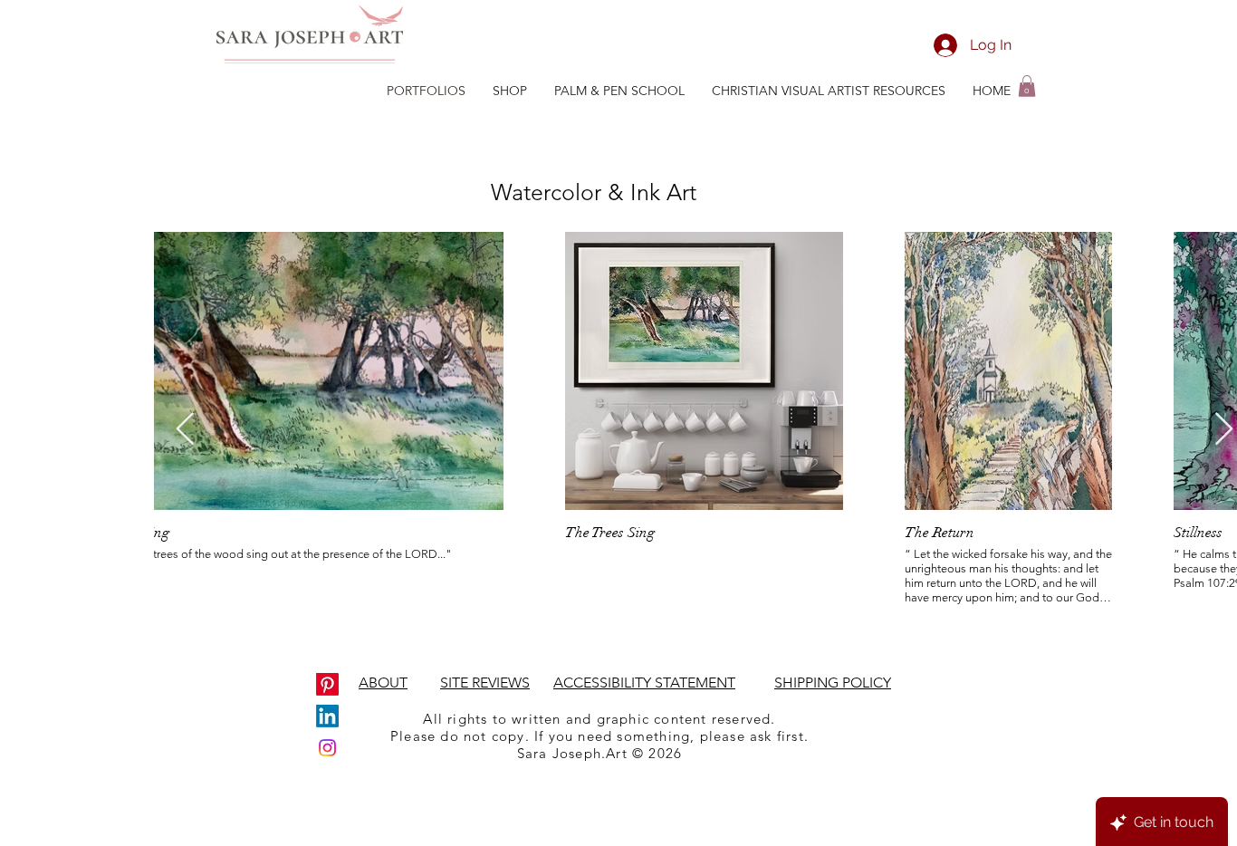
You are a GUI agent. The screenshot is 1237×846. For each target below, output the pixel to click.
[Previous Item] (185, 429)
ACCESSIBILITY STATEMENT (644, 682)
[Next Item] (1223, 429)
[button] (1027, 86)
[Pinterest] (327, 684)
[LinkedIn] (327, 716)
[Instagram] (327, 747)
